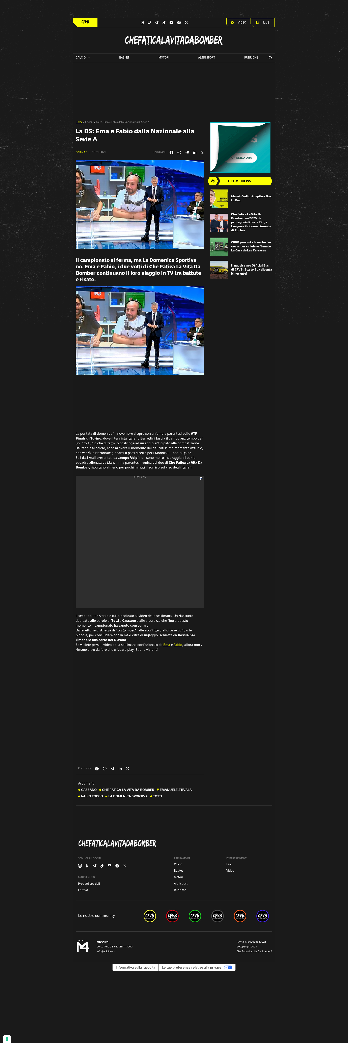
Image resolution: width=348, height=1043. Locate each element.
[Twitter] (186, 22)
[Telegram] (156, 22)
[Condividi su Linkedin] (195, 152)
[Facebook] (179, 22)
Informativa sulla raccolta (135, 967)
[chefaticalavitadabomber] (150, 916)
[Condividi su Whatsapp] (179, 152)
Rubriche (251, 57)
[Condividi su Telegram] (187, 152)
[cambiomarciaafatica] (217, 916)
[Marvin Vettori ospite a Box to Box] (219, 198)
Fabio (178, 645)
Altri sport (206, 57)
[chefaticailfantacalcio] (195, 916)
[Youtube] (171, 22)
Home (79, 122)
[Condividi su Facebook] (171, 152)
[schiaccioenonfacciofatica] (240, 916)
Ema (166, 645)
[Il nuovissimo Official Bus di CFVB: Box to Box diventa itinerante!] (219, 270)
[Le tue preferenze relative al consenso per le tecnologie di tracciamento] (7, 1039)
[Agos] (241, 147)
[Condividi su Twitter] (202, 152)
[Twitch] (149, 22)
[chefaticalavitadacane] (262, 916)
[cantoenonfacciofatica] (172, 916)
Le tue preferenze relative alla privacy (192, 967)
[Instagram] (142, 22)
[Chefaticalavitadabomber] (174, 843)
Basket (124, 57)
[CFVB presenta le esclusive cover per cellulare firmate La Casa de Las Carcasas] (219, 247)
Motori (163, 57)
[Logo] (85, 22)
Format (89, 122)
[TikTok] (164, 22)
